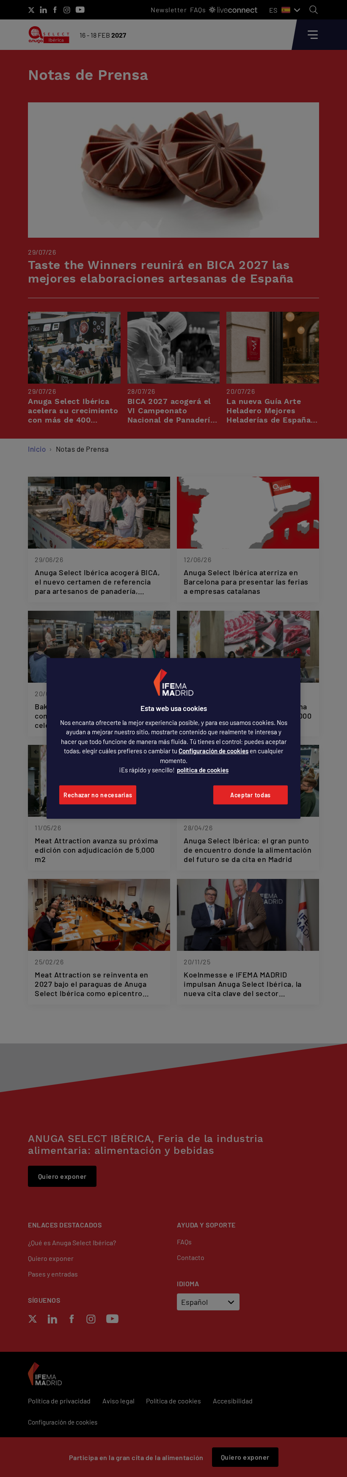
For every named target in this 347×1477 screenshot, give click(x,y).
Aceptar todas (250, 795)
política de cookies (203, 770)
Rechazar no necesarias (97, 795)
